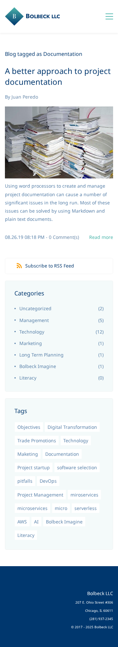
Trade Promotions (36, 440)
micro (61, 508)
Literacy (27, 378)
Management (34, 320)
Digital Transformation (72, 427)
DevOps (48, 481)
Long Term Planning (41, 355)
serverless (85, 508)
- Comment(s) (62, 237)
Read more (101, 237)
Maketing (27, 454)
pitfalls (24, 481)
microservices (32, 508)
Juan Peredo (24, 97)
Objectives (28, 427)
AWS (22, 522)
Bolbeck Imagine (37, 366)
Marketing (30, 343)
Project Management (40, 495)
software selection (77, 467)
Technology (31, 332)
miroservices (84, 495)
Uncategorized (35, 308)
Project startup (33, 467)
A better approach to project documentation (58, 76)
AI (36, 522)
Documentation (62, 454)
